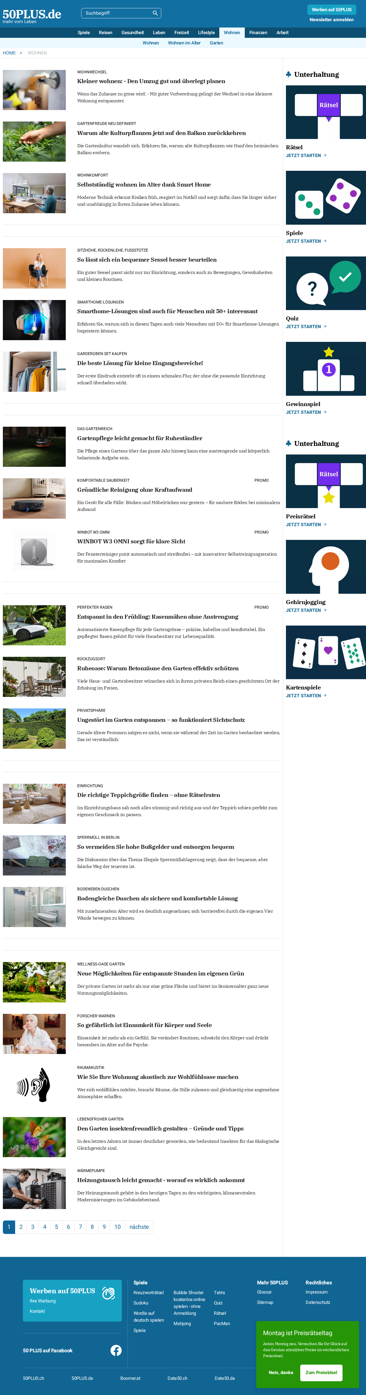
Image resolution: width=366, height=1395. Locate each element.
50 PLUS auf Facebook (48, 1351)
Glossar (264, 1292)
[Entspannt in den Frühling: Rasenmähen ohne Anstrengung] (34, 624)
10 (117, 1227)
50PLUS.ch (33, 1378)
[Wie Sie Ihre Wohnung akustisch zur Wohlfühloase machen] (34, 1085)
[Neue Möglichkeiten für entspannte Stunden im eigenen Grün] (34, 981)
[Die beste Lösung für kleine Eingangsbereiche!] (34, 371)
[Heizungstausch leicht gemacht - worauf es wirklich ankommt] (34, 1188)
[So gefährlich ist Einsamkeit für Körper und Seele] (34, 1033)
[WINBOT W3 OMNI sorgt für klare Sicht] (34, 549)
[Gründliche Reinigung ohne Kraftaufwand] (34, 498)
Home (10, 53)
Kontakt (37, 1311)
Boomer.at (130, 1378)
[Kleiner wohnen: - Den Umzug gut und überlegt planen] (34, 89)
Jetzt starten (303, 155)
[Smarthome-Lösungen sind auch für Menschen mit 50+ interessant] (34, 319)
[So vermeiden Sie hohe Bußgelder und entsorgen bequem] (34, 855)
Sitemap (265, 1302)
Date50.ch (177, 1378)
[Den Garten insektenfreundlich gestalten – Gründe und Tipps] (34, 1136)
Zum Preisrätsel (321, 1372)
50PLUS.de (82, 1378)
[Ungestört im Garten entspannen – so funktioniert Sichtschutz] (34, 728)
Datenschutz (318, 1302)
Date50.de (225, 1378)
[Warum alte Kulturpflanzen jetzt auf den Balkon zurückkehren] (34, 141)
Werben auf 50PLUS (332, 9)
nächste (139, 1227)
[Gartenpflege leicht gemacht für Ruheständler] (34, 446)
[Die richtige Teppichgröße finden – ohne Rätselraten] (34, 803)
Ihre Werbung (42, 1301)
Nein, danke (281, 1372)
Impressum (316, 1292)
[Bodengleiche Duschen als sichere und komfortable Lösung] (34, 906)
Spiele (141, 1283)
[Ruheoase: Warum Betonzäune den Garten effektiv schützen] (34, 676)
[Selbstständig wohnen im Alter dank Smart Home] (34, 192)
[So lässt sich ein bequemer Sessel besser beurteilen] (34, 268)
